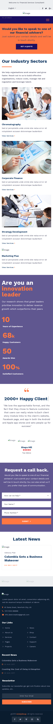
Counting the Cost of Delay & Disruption (21, 669)
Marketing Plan (10, 256)
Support (33, 642)
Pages (7, 642)
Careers (33, 646)
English (11, 8)
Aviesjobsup (21, 714)
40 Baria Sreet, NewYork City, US (17, 607)
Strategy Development (14, 231)
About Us (9, 633)
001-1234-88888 (11, 611)
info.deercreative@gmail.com (17, 615)
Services (8, 637)
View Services (8, 136)
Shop (32, 633)
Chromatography (11, 124)
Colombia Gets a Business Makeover (19, 660)
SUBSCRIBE (27, 702)
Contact (33, 637)
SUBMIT (25, 521)
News (32, 628)
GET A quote (27, 46)
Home (7, 628)
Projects (8, 646)
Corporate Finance (12, 178)
